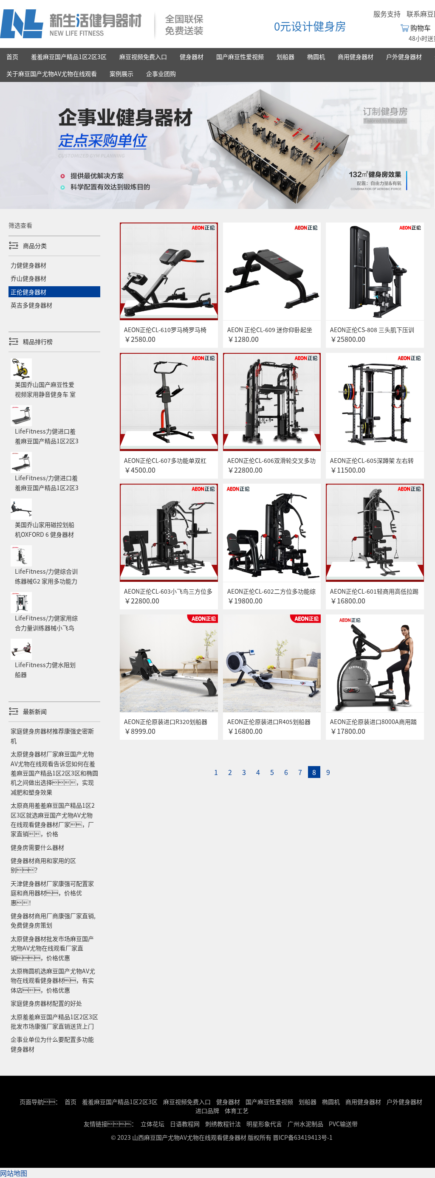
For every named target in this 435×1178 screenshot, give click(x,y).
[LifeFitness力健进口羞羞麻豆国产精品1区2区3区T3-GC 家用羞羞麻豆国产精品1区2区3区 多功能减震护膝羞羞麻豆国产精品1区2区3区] (54, 405)
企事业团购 (161, 73)
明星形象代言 (264, 1123)
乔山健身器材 (28, 278)
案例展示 (121, 73)
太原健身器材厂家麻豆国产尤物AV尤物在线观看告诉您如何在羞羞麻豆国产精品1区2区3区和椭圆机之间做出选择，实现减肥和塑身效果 (54, 773)
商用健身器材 (355, 56)
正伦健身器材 (28, 291)
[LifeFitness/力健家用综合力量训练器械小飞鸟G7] (54, 592)
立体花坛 (152, 1123)
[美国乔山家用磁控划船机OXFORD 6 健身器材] (54, 498)
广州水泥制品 (305, 1123)
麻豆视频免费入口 (143, 56)
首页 (12, 56)
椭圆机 (316, 56)
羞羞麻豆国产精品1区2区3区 (69, 56)
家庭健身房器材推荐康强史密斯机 (52, 735)
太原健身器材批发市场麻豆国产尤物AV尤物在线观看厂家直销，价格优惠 (52, 948)
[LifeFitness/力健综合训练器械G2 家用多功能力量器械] (54, 545)
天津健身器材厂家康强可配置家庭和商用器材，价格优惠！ (52, 893)
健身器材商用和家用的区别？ (43, 865)
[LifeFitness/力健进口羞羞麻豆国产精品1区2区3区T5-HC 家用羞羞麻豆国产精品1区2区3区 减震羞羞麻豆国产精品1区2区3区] (54, 452)
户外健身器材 (404, 56)
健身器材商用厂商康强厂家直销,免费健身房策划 (53, 920)
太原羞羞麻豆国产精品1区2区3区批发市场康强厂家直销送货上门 (54, 1021)
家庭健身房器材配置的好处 (46, 1003)
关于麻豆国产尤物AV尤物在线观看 (51, 73)
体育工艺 (237, 1110)
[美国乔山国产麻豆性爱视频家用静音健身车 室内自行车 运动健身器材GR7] (54, 358)
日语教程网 (185, 1123)
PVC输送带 (343, 1123)
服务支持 (387, 13)
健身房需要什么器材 (37, 847)
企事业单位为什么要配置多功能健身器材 (52, 1044)
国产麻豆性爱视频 (240, 56)
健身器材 (191, 56)
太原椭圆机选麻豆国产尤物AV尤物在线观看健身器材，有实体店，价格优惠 (53, 980)
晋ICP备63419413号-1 (303, 1137)
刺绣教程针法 (223, 1123)
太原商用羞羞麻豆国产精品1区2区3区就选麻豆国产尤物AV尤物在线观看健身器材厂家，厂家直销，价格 (53, 819)
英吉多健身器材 (31, 305)
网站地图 (13, 1173)
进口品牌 (207, 1110)
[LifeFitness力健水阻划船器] (54, 639)
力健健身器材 (28, 265)
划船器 (285, 56)
